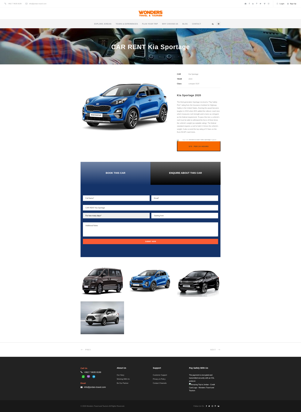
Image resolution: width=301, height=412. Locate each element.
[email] (245, 4)
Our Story (120, 375)
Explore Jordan (102, 24)
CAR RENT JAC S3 (102, 319)
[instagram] (268, 4)
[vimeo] (264, 4)
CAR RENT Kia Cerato (199, 281)
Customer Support (160, 375)
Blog (185, 24)
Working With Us (123, 379)
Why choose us (170, 24)
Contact (196, 24)
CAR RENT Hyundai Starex (102, 281)
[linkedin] (253, 4)
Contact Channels (160, 383)
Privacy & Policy (159, 379)
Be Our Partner (122, 383)
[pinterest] (256, 4)
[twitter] (260, 4)
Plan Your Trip (150, 24)
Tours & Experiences (127, 24)
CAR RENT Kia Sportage (150, 281)
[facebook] (249, 4)
